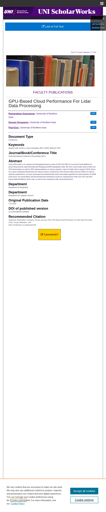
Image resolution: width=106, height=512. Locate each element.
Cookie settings (18, 500)
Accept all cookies (84, 491)
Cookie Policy (18, 503)
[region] (53, 495)
